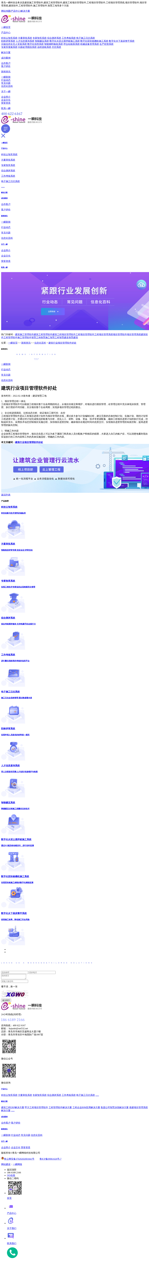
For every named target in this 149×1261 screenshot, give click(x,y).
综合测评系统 (54, 38)
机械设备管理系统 (89, 44)
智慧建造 (64, 337)
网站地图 (5, 11)
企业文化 (5, 100)
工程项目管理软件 (85, 334)
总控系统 (56, 47)
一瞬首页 (5, 27)
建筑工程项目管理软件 (64, 334)
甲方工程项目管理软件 (36, 1107)
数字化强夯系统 (35, 44)
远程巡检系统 (44, 47)
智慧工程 (54, 337)
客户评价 (5, 66)
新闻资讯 (5, 71)
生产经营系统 (106, 44)
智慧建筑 (73, 337)
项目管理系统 (134, 334)
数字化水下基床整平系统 (121, 41)
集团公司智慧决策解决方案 (115, 1107)
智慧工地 (36, 337)
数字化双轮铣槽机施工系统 (94, 41)
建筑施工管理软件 (24, 334)
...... (3, 186)
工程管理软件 (10, 337)
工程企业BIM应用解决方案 (86, 1107)
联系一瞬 (5, 108)
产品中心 (15, 11)
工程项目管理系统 (103, 334)
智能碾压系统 (42, 41)
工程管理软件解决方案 (60, 1107)
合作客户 (5, 63)
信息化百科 (7, 86)
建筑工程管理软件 (43, 334)
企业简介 (5, 97)
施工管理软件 (24, 337)
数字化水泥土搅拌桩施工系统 (64, 41)
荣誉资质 (5, 103)
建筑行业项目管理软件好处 (62, 343)
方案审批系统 (25, 38)
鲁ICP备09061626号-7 (50, 1159)
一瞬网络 (17, 1164)
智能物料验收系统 (53, 44)
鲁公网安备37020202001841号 (19, 1159)
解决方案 (25, 11)
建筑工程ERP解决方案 (12, 1107)
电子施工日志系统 (85, 38)
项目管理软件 (120, 334)
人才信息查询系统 (25, 41)
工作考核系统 (69, 38)
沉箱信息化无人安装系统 (14, 44)
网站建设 (5, 1164)
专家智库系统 (40, 38)
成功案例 (5, 58)
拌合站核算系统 (71, 44)
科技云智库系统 (9, 38)
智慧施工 (45, 337)
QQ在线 (11, 1175)
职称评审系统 (8, 41)
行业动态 (5, 80)
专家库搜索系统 (9, 47)
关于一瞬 (5, 91)
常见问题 (5, 83)
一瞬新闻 (5, 77)
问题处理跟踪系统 (27, 47)
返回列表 (5, 495)
